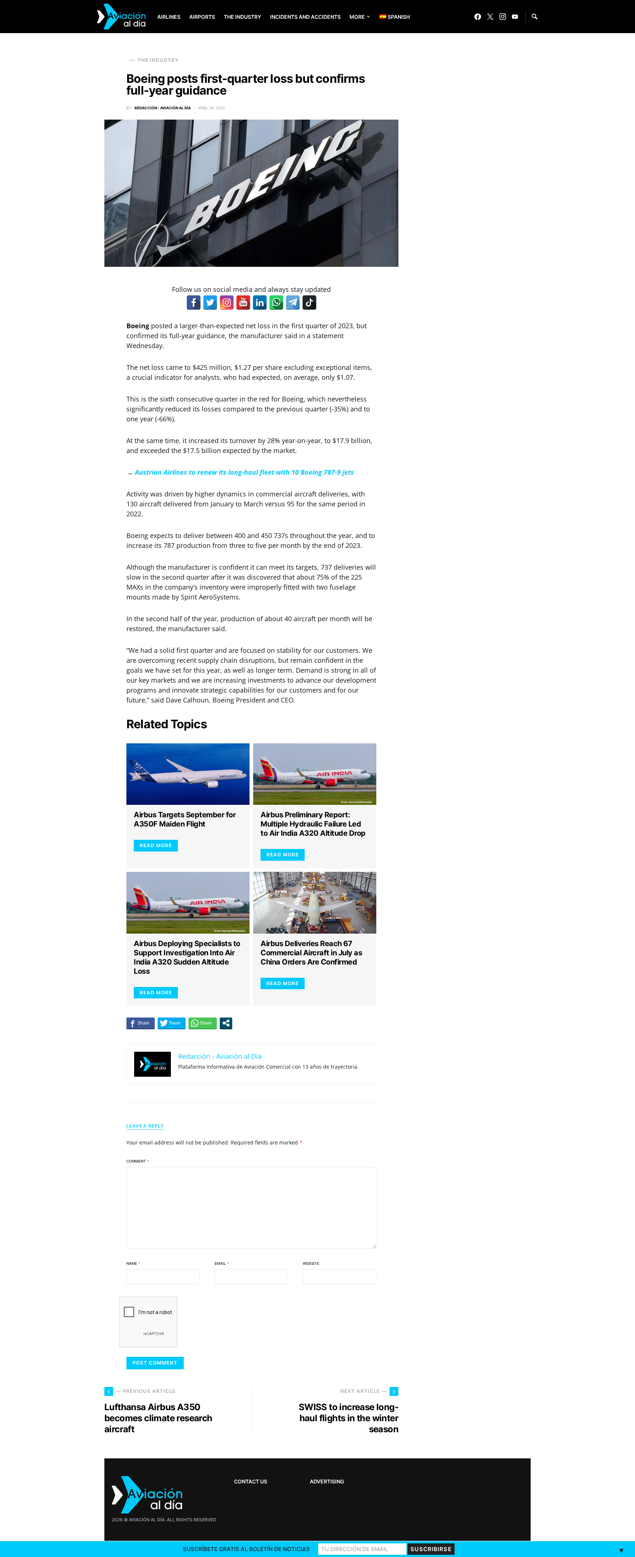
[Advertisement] (475, 1324)
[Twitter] (490, 16)
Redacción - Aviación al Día (162, 108)
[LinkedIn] (259, 302)
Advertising (327, 1481)
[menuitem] (389, 16)
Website (311, 1263)
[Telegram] (293, 302)
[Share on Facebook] (140, 1023)
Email (222, 1263)
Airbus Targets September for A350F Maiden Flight (185, 819)
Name (133, 1263)
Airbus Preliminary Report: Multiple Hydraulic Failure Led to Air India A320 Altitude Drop (313, 824)
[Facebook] (477, 16)
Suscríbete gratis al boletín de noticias (246, 1549)
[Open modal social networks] (226, 1023)
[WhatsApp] (276, 302)
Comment (137, 1161)
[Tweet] (172, 1023)
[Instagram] (502, 16)
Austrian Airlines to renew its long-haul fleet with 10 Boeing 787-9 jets (244, 472)
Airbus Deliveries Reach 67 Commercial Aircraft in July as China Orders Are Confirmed (311, 952)
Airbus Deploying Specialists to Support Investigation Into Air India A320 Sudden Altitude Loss (187, 957)
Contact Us (250, 1481)
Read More (156, 845)
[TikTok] (309, 302)
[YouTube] (515, 16)
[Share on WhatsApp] (203, 1023)
